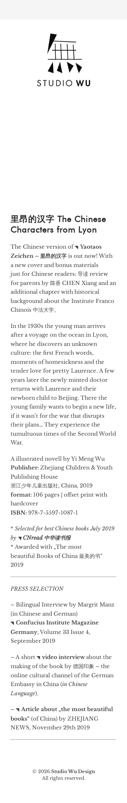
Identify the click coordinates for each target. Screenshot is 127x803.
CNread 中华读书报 (47, 537)
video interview (63, 657)
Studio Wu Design (73, 771)
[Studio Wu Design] (63, 88)
